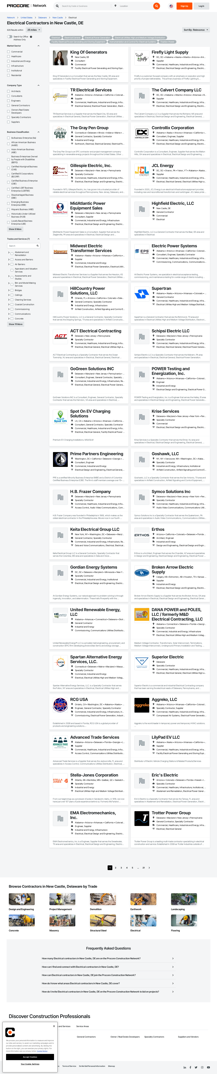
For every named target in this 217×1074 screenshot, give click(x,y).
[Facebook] (190, 1067)
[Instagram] (202, 1067)
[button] (8, 51)
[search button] (156, 6)
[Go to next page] (149, 867)
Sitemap (111, 1066)
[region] (30, 1047)
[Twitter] (196, 1067)
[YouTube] (208, 1067)
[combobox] (135, 6)
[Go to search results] (37, 245)
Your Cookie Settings (30, 1064)
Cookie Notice (42, 1051)
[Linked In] (185, 1067)
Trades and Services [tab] (61, 1026)
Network (39, 5)
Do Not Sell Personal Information (92, 1066)
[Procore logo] (18, 6)
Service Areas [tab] (82, 1026)
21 (144, 867)
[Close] (54, 1026)
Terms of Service (69, 1066)
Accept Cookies (30, 1057)
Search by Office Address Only (21, 38)
